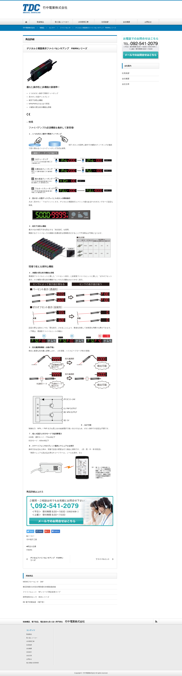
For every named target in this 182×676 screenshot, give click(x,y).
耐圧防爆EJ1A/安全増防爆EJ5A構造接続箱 (39, 587)
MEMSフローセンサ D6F (33, 582)
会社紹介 (29, 652)
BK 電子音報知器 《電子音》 (34, 602)
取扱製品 (29, 634)
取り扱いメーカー (31, 638)
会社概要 (125, 79)
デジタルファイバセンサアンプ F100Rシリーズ (46, 559)
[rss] (156, 621)
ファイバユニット (103, 559)
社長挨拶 (125, 73)
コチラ (40, 492)
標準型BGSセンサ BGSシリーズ (36, 597)
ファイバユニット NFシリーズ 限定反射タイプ (41, 592)
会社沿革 (125, 84)
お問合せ (29, 659)
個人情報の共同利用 (32, 662)
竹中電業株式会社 (89, 673)
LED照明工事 (30, 641)
